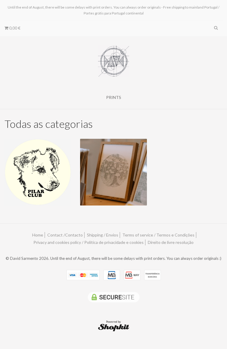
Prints (113, 97)
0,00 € (14, 27)
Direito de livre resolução (171, 242)
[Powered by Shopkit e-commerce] (113, 327)
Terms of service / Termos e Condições (158, 234)
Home (37, 234)
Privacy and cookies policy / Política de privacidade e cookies (88, 242)
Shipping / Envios (102, 234)
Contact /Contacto (65, 234)
